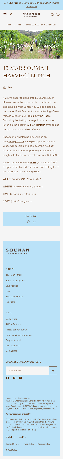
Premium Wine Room (38, 116)
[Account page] (11, 14)
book (33, 162)
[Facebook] (14, 378)
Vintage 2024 (16, 141)
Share (10, 87)
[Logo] (31, 15)
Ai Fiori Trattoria (36, 124)
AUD (21, 437)
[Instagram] (7, 378)
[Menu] (5, 14)
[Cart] (58, 14)
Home (9, 25)
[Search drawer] (52, 14)
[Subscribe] (53, 370)
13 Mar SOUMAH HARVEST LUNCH (41, 25)
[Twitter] (20, 378)
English (9, 437)
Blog (19, 25)
